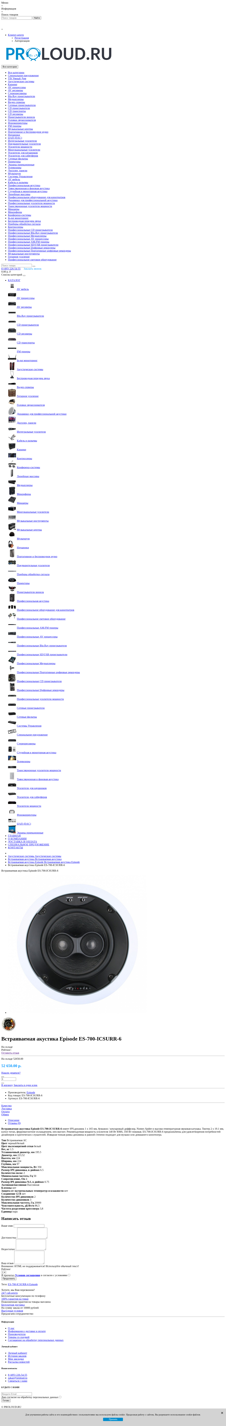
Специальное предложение (23, 75)
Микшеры (13, 209)
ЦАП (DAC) (15, 137)
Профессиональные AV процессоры (28, 238)
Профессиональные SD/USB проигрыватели (33, 244)
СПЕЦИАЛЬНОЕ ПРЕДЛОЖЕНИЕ (28, 844)
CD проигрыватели (19, 108)
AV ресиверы (15, 90)
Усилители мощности (20, 146)
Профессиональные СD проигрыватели (30, 230)
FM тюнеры (14, 126)
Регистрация (22, 37)
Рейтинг (6, 1269)
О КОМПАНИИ (17, 838)
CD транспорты (17, 111)
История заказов (17, 1356)
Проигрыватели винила (21, 117)
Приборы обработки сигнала (24, 224)
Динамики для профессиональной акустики (33, 200)
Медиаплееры (16, 99)
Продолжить (9, 1278)
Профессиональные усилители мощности (31, 203)
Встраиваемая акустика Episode (44, 862)
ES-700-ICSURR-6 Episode (23, 1284)
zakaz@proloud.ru (17, 1377)
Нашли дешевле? (11, 1072)
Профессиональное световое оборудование (32, 259)
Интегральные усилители (22, 140)
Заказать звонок (33, 268)
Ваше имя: (7, 1225)
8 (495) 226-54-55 (17, 1375)
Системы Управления (20, 176)
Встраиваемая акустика (35, 859)
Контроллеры (15, 227)
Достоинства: (9, 1237)
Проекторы (14, 161)
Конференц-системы (19, 215)
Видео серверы (16, 102)
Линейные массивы (19, 194)
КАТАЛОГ (14, 280)
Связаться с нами (17, 1380)
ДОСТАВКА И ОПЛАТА (22, 841)
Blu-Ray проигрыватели (21, 96)
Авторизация (22, 40)
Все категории (16, 72)
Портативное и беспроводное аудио (28, 132)
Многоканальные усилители (24, 149)
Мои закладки (16, 1359)
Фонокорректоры (17, 123)
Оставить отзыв (10, 1052)
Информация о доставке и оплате (27, 1331)
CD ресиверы (15, 114)
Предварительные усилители (24, 143)
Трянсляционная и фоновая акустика (29, 188)
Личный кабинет (17, 1353)
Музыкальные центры (20, 129)
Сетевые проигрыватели (22, 105)
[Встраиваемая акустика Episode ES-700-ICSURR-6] (77, 1012)
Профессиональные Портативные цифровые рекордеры (39, 250)
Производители (17, 1334)
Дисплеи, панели (17, 170)
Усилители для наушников (23, 152)
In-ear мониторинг (18, 218)
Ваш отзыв (7, 1263)
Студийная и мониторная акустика (27, 191)
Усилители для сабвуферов (23, 155)
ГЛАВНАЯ (14, 835)
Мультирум (14, 173)
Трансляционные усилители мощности (30, 206)
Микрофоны (15, 212)
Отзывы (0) (14, 1123)
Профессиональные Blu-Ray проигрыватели (33, 233)
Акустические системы (21, 81)
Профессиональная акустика (24, 185)
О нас (11, 1328)
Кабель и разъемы (18, 182)
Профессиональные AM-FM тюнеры (28, 241)
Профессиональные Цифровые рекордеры (31, 247)
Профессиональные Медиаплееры (27, 235)
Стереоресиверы (17, 93)
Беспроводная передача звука (24, 221)
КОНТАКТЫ (15, 847)
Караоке (12, 84)
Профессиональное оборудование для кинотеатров (36, 197)
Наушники (14, 134)
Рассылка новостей (19, 1361)
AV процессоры (17, 87)
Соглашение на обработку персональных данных (36, 1340)
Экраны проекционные (21, 164)
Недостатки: (8, 1249)
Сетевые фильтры (18, 158)
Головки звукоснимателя (22, 120)
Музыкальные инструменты (24, 253)
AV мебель (14, 179)
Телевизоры (14, 167)
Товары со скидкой (18, 1337)
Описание (13, 1120)
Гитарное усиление (19, 256)
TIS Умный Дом (17, 78)
